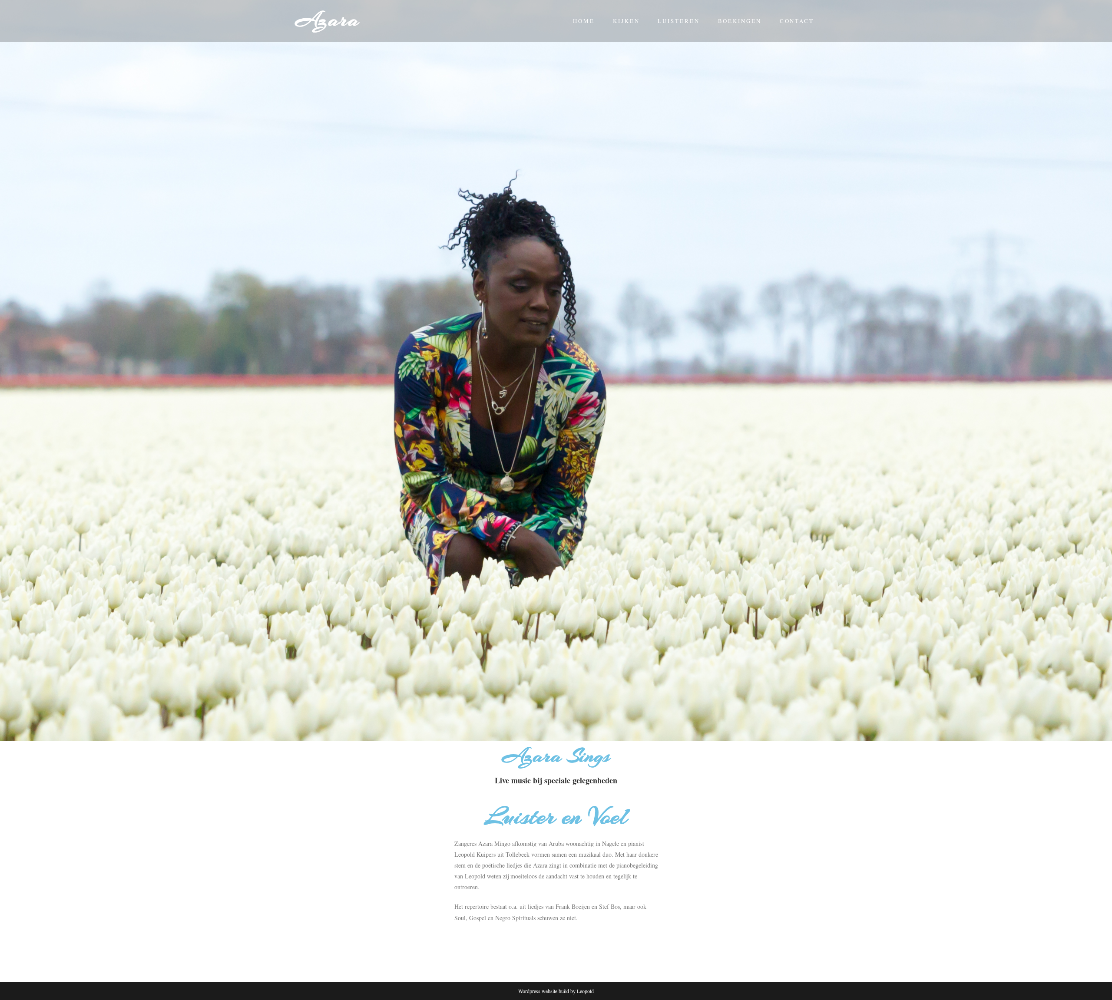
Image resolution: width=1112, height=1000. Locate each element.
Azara (327, 19)
